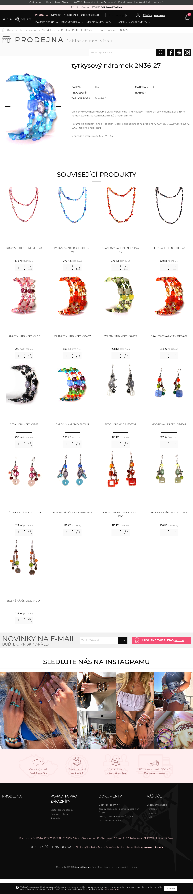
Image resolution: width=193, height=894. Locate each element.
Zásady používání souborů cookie (116, 816)
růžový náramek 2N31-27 (24, 336)
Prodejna (63, 39)
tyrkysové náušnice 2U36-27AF (72, 512)
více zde (179, 640)
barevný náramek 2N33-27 (72, 424)
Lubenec (129, 847)
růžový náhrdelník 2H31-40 (24, 248)
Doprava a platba (90, 14)
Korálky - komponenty (132, 22)
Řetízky (159, 838)
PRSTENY (150, 838)
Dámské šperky (45, 22)
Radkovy (138, 847)
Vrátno (107, 847)
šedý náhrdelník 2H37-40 (169, 248)
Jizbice (79, 847)
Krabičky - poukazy (99, 22)
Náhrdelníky (48, 30)
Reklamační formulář (110, 820)
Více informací (112, 889)
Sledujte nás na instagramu (96, 662)
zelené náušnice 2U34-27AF (24, 600)
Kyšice (87, 847)
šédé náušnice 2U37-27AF (120, 424)
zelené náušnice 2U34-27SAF (169, 512)
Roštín (94, 847)
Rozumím (170, 888)
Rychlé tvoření (137, 838)
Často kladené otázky (61, 810)
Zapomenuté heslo (157, 804)
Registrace (159, 15)
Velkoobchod (71, 14)
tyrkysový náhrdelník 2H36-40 (72, 250)
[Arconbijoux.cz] (16, 19)
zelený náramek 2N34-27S (120, 336)
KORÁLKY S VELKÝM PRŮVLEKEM (54, 838)
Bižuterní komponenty (85, 838)
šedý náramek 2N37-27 (24, 424)
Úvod (10, 30)
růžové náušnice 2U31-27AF (24, 512)
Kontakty (56, 14)
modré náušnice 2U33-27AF (169, 424)
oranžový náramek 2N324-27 (72, 336)
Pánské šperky (70, 22)
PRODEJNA (41, 14)
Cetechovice (117, 847)
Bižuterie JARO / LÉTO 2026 (76, 30)
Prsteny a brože (27, 838)
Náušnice (169, 838)
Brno (100, 847)
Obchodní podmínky (109, 804)
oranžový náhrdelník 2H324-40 (121, 250)
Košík (150, 817)
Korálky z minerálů (107, 838)
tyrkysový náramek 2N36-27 (113, 30)
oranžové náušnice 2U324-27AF (120, 514)
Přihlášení (152, 809)
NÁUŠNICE (123, 838)
